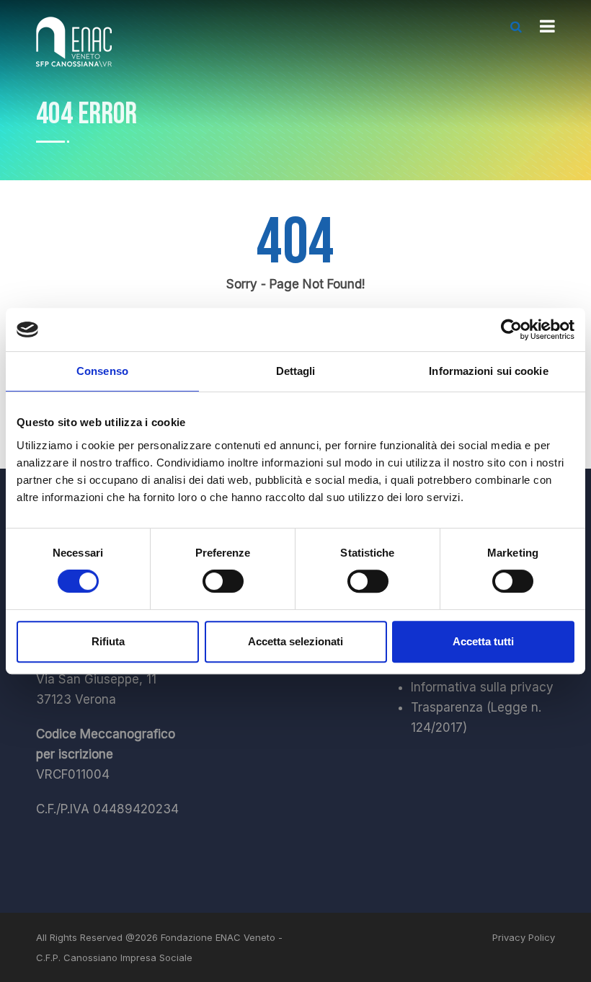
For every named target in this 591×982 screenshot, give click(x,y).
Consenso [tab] (102, 371)
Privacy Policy (523, 937)
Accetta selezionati (295, 641)
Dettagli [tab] (296, 371)
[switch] (223, 581)
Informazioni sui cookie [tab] (488, 371)
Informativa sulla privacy (482, 687)
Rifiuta (108, 641)
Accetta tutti (483, 641)
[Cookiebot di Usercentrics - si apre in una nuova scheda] (511, 329)
